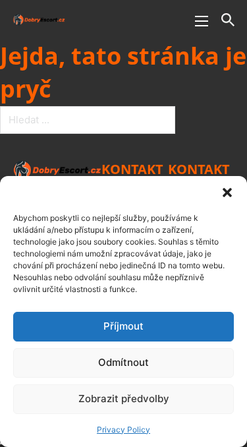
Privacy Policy (123, 429)
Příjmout (123, 326)
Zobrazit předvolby (123, 398)
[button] (227, 192)
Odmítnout (123, 362)
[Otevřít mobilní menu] (201, 21)
